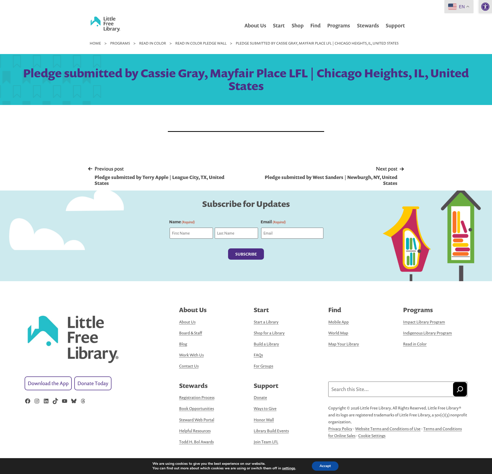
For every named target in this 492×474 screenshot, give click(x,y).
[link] (485, 6)
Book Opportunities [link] (196, 408)
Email (273, 222)
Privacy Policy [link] (340, 428)
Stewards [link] (368, 25)
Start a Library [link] (266, 322)
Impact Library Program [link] (424, 322)
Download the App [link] (48, 383)
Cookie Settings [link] (371, 435)
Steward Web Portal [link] (196, 420)
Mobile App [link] (338, 322)
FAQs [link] (258, 355)
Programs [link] (338, 25)
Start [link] (279, 25)
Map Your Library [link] (343, 344)
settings (288, 468)
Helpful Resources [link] (195, 431)
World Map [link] (338, 333)
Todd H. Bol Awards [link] (196, 442)
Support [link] (395, 25)
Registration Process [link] (196, 397)
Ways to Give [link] (265, 408)
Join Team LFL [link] (266, 442)
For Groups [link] (263, 366)
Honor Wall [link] (264, 420)
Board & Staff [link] (190, 333)
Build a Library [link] (266, 344)
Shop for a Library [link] (269, 333)
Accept (325, 466)
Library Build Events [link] (271, 431)
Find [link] (315, 25)
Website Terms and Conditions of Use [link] (388, 428)
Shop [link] (298, 25)
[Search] (460, 389)
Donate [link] (260, 397)
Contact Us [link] (189, 366)
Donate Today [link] (92, 383)
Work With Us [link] (191, 355)
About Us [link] (255, 25)
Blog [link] (183, 344)
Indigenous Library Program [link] (427, 333)
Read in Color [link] (415, 344)
